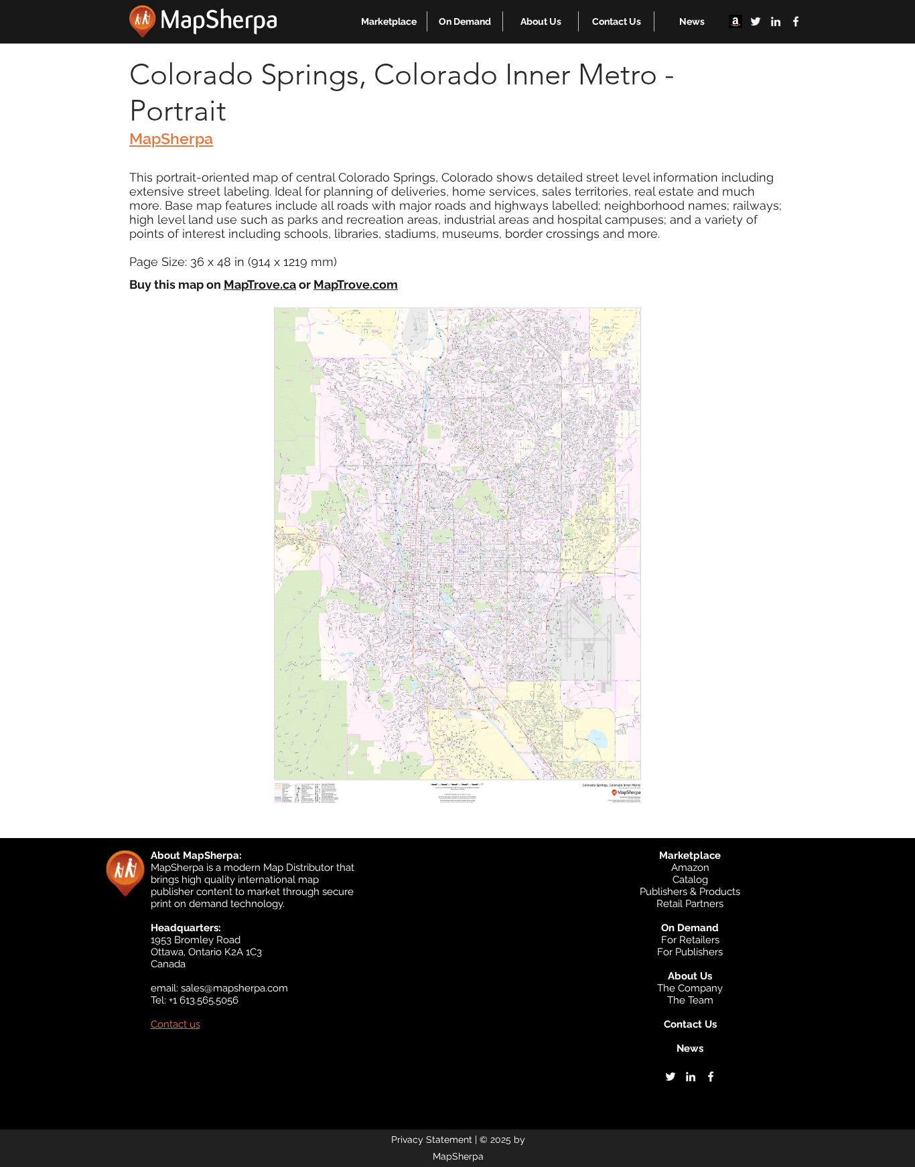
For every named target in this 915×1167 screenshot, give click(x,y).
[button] (389, 21)
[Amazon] (735, 21)
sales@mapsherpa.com (234, 988)
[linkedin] (775, 21)
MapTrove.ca (260, 284)
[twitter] (755, 21)
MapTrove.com (355, 284)
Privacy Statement (431, 1139)
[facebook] (795, 21)
